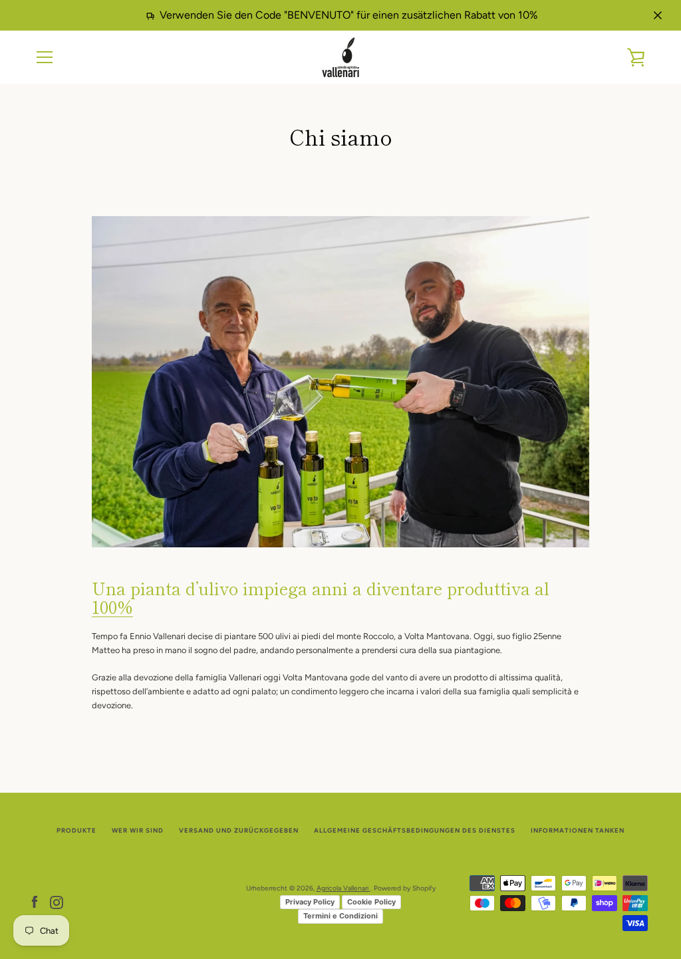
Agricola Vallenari (343, 888)
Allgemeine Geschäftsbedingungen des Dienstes (414, 830)
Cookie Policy (371, 901)
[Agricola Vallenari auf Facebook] (34, 902)
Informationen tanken (577, 830)
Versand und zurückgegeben (239, 830)
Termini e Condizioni (340, 915)
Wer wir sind (138, 830)
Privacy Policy (310, 901)
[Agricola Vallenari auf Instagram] (56, 902)
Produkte (76, 830)
